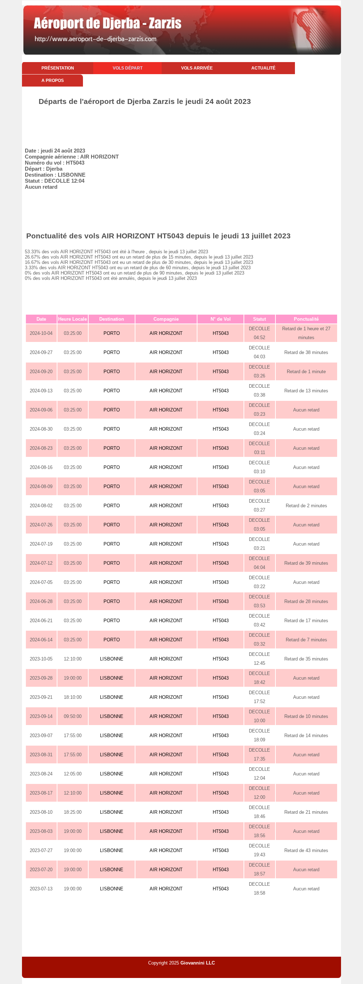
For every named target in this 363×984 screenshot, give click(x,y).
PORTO (112, 333)
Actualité (263, 68)
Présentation (57, 68)
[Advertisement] (181, 125)
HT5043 (221, 333)
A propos (52, 80)
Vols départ (128, 68)
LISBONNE (111, 659)
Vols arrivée (197, 68)
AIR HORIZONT (166, 333)
